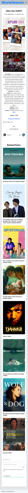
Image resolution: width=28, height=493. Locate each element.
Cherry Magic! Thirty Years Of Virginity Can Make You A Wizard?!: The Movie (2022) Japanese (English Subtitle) (13, 221)
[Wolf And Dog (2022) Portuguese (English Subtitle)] (14, 395)
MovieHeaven (12, 2)
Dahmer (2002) (7, 336)
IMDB (14, 112)
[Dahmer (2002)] (14, 317)
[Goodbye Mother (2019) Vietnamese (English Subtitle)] (14, 280)
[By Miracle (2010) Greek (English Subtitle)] (14, 163)
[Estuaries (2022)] (14, 434)
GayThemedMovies (10, 14)
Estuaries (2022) (7, 452)
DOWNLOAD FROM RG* (14, 118)
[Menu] (25, 2)
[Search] (23, 2)
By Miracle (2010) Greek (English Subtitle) (14, 181)
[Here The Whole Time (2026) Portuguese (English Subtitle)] (14, 242)
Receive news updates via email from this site (13, 470)
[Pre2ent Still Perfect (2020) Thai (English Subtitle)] (14, 355)
